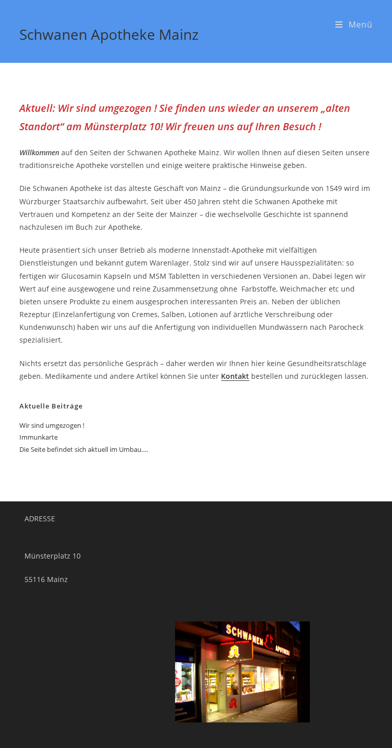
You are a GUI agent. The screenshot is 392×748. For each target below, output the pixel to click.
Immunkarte (38, 437)
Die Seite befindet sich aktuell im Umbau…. (83, 449)
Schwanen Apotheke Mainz (109, 34)
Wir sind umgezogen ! (51, 425)
